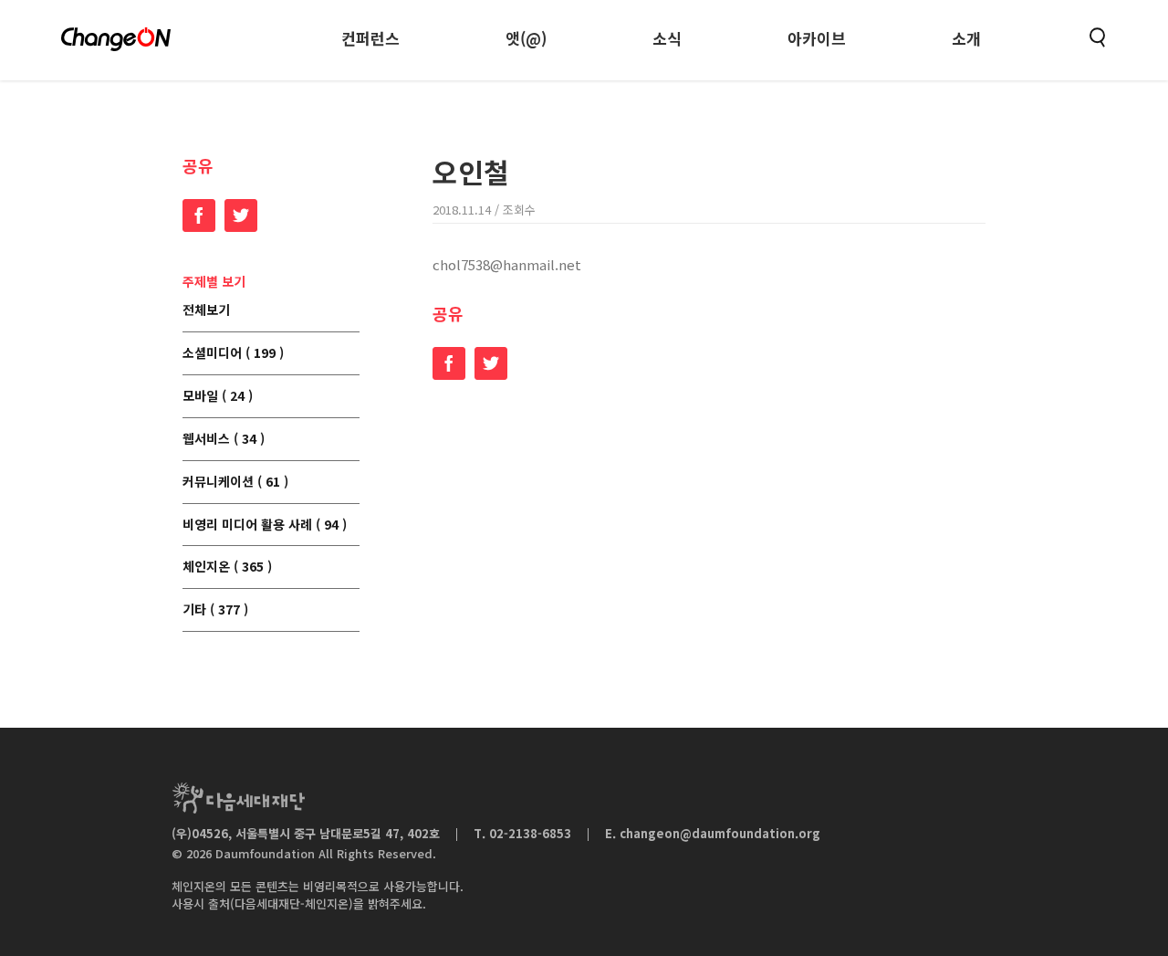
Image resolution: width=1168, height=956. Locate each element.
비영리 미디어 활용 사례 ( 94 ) (264, 525)
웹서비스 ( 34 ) (223, 439)
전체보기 (206, 310)
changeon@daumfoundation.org (720, 833)
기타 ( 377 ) (215, 610)
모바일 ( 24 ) (217, 396)
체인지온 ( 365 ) (227, 567)
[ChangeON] (116, 39)
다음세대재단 (238, 798)
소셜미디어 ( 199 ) (233, 353)
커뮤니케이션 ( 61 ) (235, 482)
